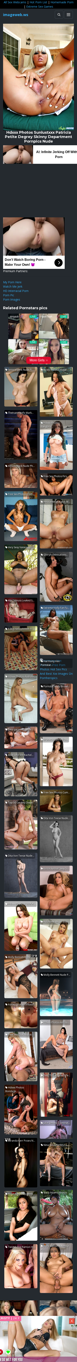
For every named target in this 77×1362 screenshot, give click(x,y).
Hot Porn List (38, 2)
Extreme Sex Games (39, 6)
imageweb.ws (15, 14)
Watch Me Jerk (12, 286)
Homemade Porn (62, 2)
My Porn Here (12, 282)
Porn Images (11, 299)
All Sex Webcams (15, 2)
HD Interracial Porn (16, 291)
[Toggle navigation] (68, 15)
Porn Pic (8, 295)
